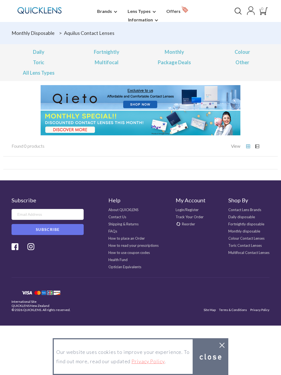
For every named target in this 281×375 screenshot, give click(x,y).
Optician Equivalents (124, 267)
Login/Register (187, 210)
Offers (173, 11)
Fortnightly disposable (246, 224)
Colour (242, 52)
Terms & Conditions (233, 310)
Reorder (188, 224)
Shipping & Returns (123, 224)
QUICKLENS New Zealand (30, 306)
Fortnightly (106, 52)
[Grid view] (248, 146)
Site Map (210, 310)
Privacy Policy (259, 310)
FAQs (112, 231)
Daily (38, 52)
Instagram (30, 246)
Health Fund (118, 260)
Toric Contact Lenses (245, 245)
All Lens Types (39, 73)
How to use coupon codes (129, 252)
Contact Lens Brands (244, 210)
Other (242, 62)
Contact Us (117, 217)
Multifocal (107, 62)
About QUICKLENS (123, 210)
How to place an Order (126, 238)
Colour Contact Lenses (246, 238)
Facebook (15, 246)
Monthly (174, 52)
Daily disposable (241, 217)
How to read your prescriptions (133, 245)
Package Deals (174, 62)
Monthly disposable (33, 33)
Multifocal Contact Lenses (248, 252)
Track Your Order (190, 217)
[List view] (257, 146)
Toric (38, 62)
